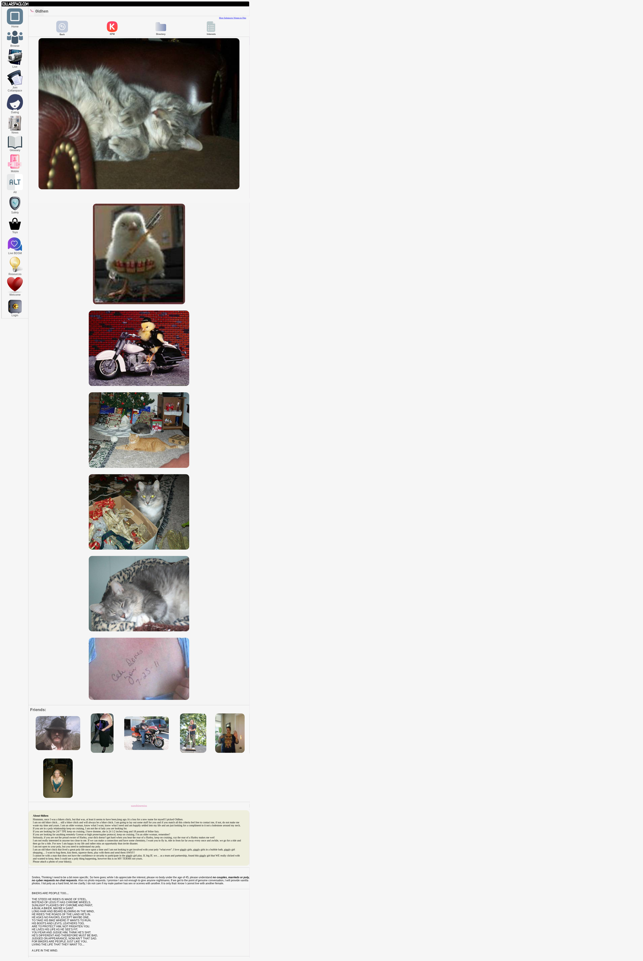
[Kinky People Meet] (15, 109)
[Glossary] (15, 142)
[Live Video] (15, 64)
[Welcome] (15, 292)
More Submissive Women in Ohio (232, 18)
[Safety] (15, 211)
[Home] (15, 24)
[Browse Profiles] (15, 169)
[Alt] (15, 189)
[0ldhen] (139, 188)
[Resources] (15, 272)
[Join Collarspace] (15, 78)
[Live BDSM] (15, 244)
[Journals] (15, 130)
